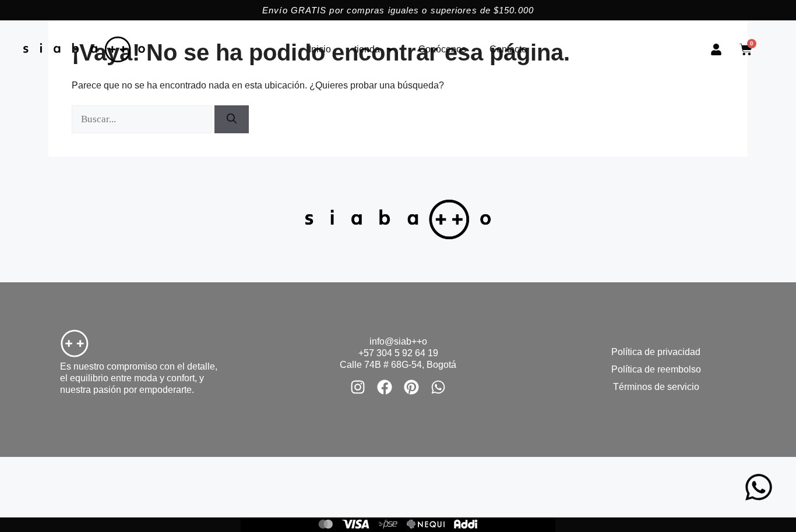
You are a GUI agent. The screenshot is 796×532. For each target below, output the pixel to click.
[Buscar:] (143, 119)
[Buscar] (231, 119)
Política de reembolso (656, 369)
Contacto (508, 49)
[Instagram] (357, 387)
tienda (367, 49)
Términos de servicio (656, 387)
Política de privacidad (655, 352)
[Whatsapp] (438, 387)
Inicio (320, 49)
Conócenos (442, 49)
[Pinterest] (411, 387)
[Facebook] (384, 387)
